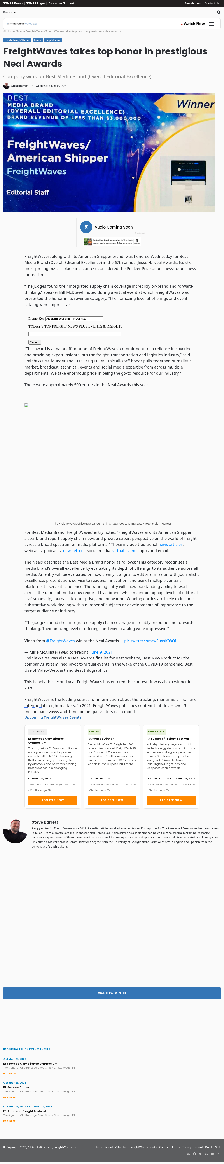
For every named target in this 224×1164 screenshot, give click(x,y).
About (109, 1147)
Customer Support (62, 3)
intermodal (34, 705)
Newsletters (193, 3)
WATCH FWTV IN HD (112, 993)
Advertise (121, 1147)
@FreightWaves (60, 640)
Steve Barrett (19, 86)
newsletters (74, 550)
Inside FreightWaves (30, 31)
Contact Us (212, 3)
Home (10, 31)
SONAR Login (35, 3)
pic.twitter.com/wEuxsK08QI (150, 640)
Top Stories (53, 40)
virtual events (125, 550)
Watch (193, 23)
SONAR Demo (13, 3)
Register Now (53, 800)
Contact (164, 1147)
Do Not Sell (212, 1147)
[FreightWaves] (22, 23)
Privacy (186, 1147)
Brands (7, 12)
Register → (11, 1073)
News (37, 40)
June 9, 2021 (101, 652)
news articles (170, 544)
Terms (176, 1147)
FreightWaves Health (143, 1147)
